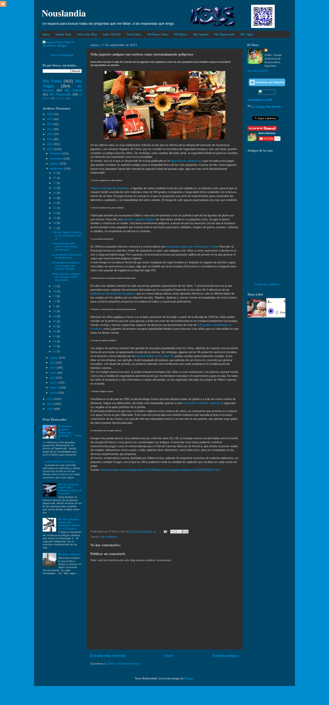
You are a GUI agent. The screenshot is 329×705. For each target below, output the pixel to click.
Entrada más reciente (107, 656)
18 (55, 223)
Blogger (188, 678)
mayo (53, 372)
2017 (50, 129)
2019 (50, 119)
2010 (50, 408)
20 (55, 213)
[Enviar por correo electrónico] (172, 532)
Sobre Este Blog (87, 34)
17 (55, 228)
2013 (50, 149)
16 (55, 286)
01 (55, 351)
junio (53, 367)
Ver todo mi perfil (257, 70)
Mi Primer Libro (157, 34)
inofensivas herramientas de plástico (113, 293)
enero (54, 392)
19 (55, 218)
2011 (50, 404)
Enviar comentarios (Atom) (123, 663)
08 (55, 321)
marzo (54, 382)
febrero (54, 387)
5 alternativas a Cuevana (60, 461)
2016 (50, 134)
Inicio (46, 34)
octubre (55, 163)
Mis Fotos (52, 81)
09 (55, 316)
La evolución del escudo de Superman (66, 256)
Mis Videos (73, 90)
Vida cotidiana (108, 536)
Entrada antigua (226, 656)
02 (55, 346)
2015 (50, 139)
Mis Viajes (246, 34)
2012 (50, 399)
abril (53, 377)
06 (55, 326)
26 (55, 188)
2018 (50, 124)
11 (54, 306)
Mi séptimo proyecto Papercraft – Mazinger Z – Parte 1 (69, 432)
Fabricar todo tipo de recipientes (110, 188)
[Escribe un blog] (176, 532)
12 (55, 301)
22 (55, 207)
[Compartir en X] (179, 532)
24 (55, 198)
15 (55, 291)
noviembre (56, 158)
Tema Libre (134, 34)
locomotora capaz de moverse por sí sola (192, 246)
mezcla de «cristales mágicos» (201, 403)
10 (55, 311)
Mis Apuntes (200, 34)
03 (55, 341)
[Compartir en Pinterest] (186, 532)
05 (55, 331)
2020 (50, 114)
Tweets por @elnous (267, 284)
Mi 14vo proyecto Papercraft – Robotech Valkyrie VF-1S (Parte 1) (69, 524)
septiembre (57, 168)
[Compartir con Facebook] (183, 532)
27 (55, 183)
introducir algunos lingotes (138, 219)
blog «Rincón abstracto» (185, 160)
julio (52, 362)
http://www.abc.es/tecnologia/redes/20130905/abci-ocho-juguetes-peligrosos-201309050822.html (160, 469)
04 (55, 336)
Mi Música (180, 34)
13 (55, 296)
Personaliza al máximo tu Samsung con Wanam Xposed (65, 265)
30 (55, 172)
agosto (54, 357)
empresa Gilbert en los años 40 (153, 356)
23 (55, 203)
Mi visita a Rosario (69, 554)
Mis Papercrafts (224, 34)
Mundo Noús (63, 34)
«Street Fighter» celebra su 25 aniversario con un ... (66, 235)
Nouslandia (64, 12)
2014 (50, 144)
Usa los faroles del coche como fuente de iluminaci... (65, 246)
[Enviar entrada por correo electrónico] (165, 531)
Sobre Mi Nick (112, 34)
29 (55, 177)
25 (55, 192)
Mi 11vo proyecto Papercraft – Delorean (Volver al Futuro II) (69, 489)
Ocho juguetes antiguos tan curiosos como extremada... (66, 276)
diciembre (56, 153)
